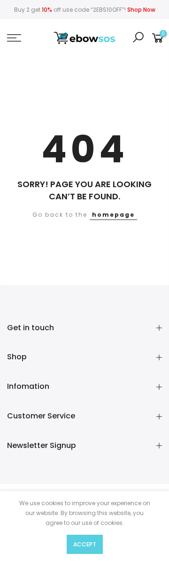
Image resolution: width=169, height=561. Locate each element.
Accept (84, 544)
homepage (113, 215)
